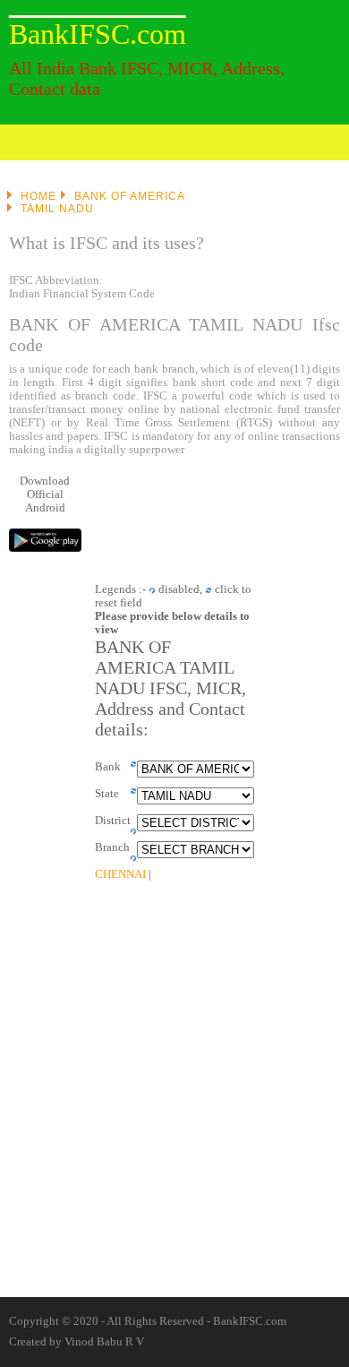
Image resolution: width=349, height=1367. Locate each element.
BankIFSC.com (97, 34)
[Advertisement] (98, 909)
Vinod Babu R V (104, 1342)
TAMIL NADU (57, 208)
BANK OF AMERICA (129, 196)
